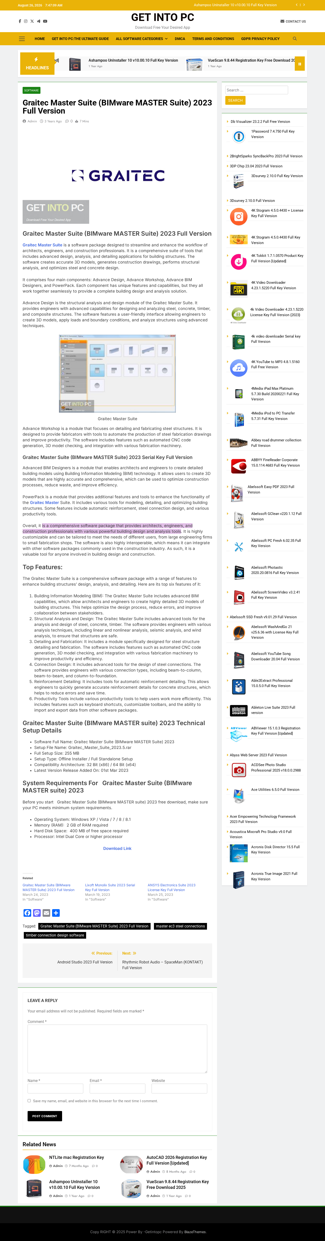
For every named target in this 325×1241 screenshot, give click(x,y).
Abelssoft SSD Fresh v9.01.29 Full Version (263, 617)
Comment (37, 1021)
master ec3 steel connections (180, 926)
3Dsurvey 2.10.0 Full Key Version (277, 176)
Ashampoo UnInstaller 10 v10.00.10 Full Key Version (235, 5)
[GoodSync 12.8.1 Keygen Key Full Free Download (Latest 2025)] (286, 66)
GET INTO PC (162, 17)
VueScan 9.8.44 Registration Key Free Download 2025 (225, 60)
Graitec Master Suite (42, 245)
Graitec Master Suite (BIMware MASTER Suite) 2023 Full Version (94, 926)
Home (40, 39)
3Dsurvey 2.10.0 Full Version (252, 201)
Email (96, 1080)
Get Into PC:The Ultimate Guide (80, 39)
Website (158, 1080)
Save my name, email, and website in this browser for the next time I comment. (95, 1101)
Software (31, 90)
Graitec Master (44, 502)
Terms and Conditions (213, 39)
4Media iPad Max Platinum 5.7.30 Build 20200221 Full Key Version (275, 393)
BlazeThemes (195, 1232)
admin (32, 121)
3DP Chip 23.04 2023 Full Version (256, 166)
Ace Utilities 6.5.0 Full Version (275, 789)
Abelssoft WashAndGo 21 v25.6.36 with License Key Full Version (275, 632)
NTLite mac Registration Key (76, 1157)
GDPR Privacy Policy (260, 39)
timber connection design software (55, 935)
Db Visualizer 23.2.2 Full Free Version (260, 122)
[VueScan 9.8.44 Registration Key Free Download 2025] (165, 68)
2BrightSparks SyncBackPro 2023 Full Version (266, 156)
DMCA (180, 39)
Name (34, 1080)
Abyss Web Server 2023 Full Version (258, 755)
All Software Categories (139, 39)
